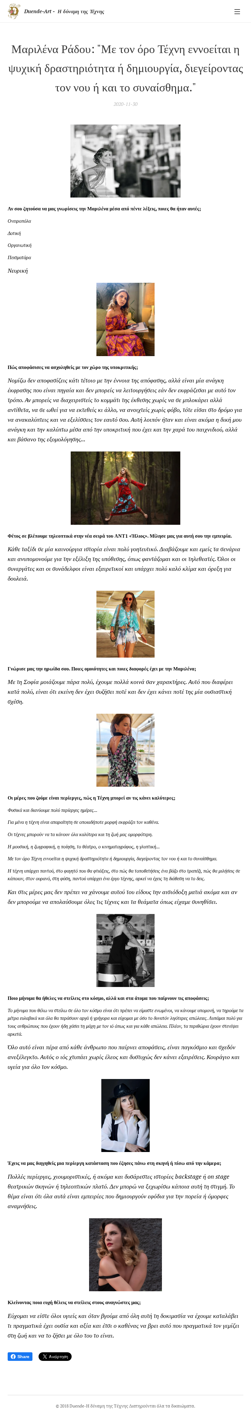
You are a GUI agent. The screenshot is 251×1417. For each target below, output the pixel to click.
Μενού (237, 11)
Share (23, 1356)
